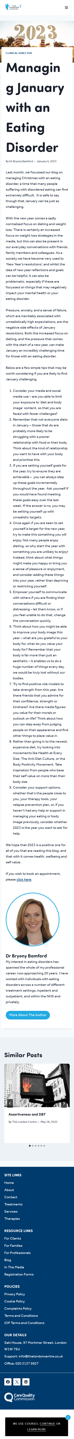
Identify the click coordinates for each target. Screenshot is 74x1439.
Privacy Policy (14, 1294)
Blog (7, 1260)
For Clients (12, 1238)
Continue (47, 1424)
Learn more (36, 1430)
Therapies (12, 1218)
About (9, 1190)
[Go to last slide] (10, 1103)
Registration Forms (19, 1274)
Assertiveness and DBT (27, 1114)
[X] (16, 1381)
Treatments (13, 1204)
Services (10, 1211)
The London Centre (24, 1122)
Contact (10, 1197)
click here (24, 879)
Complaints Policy (18, 1308)
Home (9, 1183)
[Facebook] (7, 1381)
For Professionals (17, 1253)
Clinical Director (19, 53)
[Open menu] (66, 7)
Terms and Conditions (21, 1316)
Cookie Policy (14, 1301)
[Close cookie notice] (68, 1417)
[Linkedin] (25, 1381)
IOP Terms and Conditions (24, 1323)
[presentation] (37, 1085)
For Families (13, 1245)
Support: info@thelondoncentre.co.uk (33, 1356)
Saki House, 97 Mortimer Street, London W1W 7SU (35, 1346)
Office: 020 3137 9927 (21, 1363)
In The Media (14, 1267)
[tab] (30, 1146)
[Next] (64, 1103)
